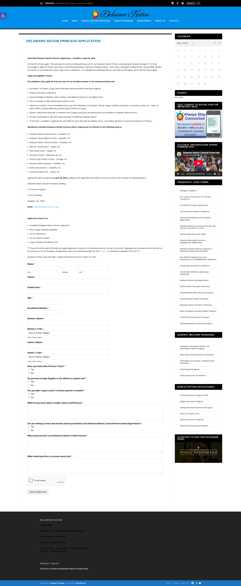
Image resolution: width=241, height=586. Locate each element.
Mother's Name (36, 318)
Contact (174, 21)
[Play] (178, 174)
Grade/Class (34, 287)
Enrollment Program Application (194, 205)
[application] (198, 163)
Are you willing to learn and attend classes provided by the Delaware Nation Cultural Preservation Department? (85, 423)
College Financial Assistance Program (196, 407)
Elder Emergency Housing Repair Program (198, 311)
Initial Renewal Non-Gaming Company (197, 292)
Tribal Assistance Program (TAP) (194, 395)
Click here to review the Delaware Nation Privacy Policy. (64, 568)
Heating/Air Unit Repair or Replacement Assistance (197, 362)
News (74, 21)
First (29, 272)
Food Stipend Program (190, 369)
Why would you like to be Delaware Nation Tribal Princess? (57, 435)
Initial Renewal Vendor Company (194, 299)
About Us (160, 21)
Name (31, 264)
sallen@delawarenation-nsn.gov (46, 207)
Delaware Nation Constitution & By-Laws (198, 226)
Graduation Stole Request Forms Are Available (74, 3)
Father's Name (35, 342)
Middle (65, 272)
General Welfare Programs (95, 21)
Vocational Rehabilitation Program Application (195, 218)
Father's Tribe (35, 352)
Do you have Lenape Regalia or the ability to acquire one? (57, 378)
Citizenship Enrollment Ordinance (194, 211)
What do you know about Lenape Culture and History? (55, 403)
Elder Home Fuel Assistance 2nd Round (197, 354)
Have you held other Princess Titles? (46, 366)
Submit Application (37, 492)
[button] (3, 16)
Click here (104, 251)
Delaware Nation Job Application (194, 280)
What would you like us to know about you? (50, 456)
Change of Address (188, 190)
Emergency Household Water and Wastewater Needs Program (194, 347)
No (32, 373)
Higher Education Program (191, 401)
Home (65, 21)
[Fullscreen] (219, 174)
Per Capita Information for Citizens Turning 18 (195, 198)
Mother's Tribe (35, 329)
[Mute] (215, 174)
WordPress (81, 583)
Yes (32, 369)
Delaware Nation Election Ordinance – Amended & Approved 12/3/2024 (196, 250)
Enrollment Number (38, 308)
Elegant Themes (57, 583)
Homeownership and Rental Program (196, 323)
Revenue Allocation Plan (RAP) (193, 234)
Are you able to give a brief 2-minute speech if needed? (56, 390)
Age (30, 297)
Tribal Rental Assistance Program (195, 317)
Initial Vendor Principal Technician (195, 286)
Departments (144, 21)
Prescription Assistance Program (194, 425)
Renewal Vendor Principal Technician (196, 305)
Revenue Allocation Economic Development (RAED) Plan (192, 241)
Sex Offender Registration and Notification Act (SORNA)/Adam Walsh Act (198, 258)
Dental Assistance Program (192, 419)
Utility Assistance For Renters (193, 375)
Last (80, 272)
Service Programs (123, 21)
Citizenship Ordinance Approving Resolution (194, 273)
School (31, 277)
